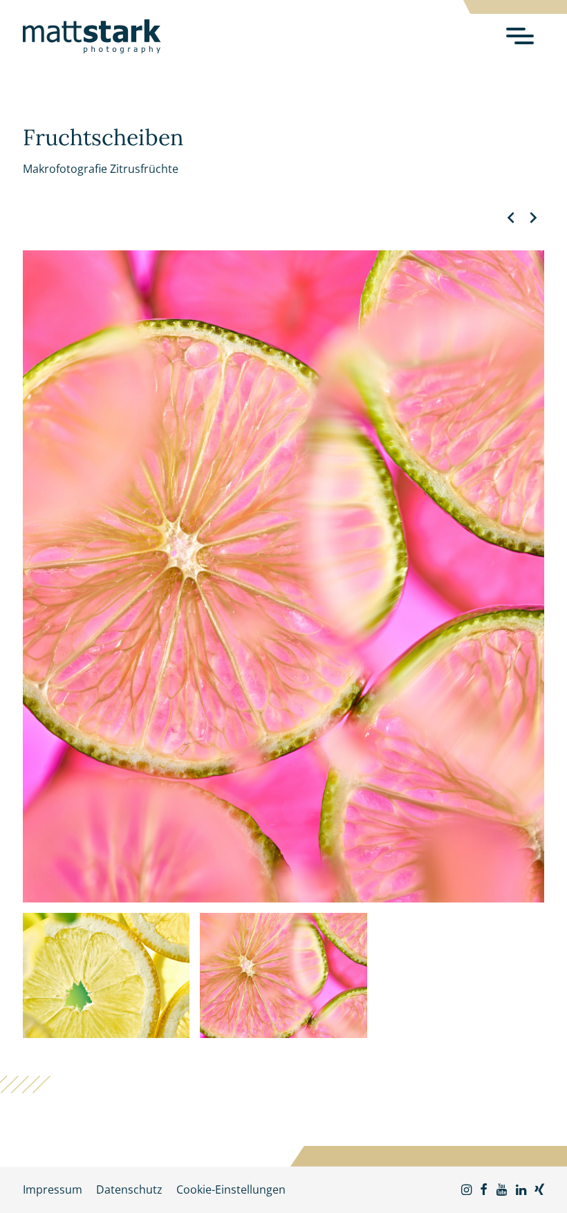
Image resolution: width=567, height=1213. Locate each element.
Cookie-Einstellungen (231, 1189)
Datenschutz (129, 1189)
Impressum (52, 1189)
